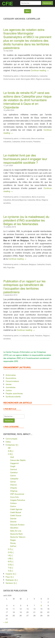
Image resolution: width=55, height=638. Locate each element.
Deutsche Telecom (17, 537)
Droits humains (9, 79)
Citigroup (13, 490)
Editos (8, 441)
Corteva (13, 503)
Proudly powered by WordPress (19, 633)
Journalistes (11, 387)
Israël (18, 79)
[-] (17, 444)
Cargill (12, 466)
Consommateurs (12, 381)
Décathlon (14, 527)
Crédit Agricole (16, 509)
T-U (9, 567)
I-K (9, 555)
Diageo (13, 540)
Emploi (48, 264)
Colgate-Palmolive (17, 500)
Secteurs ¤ (10, 583)
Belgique (32, 264)
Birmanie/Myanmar (19, 200)
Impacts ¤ (10, 573)
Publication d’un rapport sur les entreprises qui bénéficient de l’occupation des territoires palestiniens (24, 286)
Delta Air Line (15, 530)
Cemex (13, 481)
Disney (13, 543)
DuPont (13, 546)
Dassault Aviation (17, 524)
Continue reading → (40, 70)
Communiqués (11, 438)
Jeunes (9, 384)
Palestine (36, 141)
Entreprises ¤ (11, 444)
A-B (9, 451)
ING (4, 267)
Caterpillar (43, 76)
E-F (9, 549)
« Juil (5, 622)
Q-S (9, 564)
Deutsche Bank (16, 533)
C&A (12, 457)
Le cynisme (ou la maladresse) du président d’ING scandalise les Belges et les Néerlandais (26, 220)
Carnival (13, 469)
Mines (38, 200)
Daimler (13, 518)
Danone (13, 521)
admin (16, 76)
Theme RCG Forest (40, 633)
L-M (9, 558)
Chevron (13, 484)
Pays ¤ (8, 576)
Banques (24, 264)
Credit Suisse (15, 515)
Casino (13, 475)
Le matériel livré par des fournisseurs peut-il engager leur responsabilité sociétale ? (25, 159)
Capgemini (14, 463)
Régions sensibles (43, 79)
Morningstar (25, 79)
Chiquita (13, 487)
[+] (12, 451)
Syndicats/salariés (13, 396)
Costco (13, 506)
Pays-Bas (11, 267)
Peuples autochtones (14, 393)
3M (9, 448)
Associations (26, 197)
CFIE (7, 3)
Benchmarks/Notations (30, 76)
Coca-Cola (14, 497)
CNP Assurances (17, 494)
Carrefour (14, 472)
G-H (9, 552)
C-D (9, 454)
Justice (9, 390)
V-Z (9, 570)
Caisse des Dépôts (18, 460)
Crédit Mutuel (15, 512)
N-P (9, 561)
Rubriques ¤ (10, 580)
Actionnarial (25, 138)
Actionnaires (11, 375)
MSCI (33, 79)
